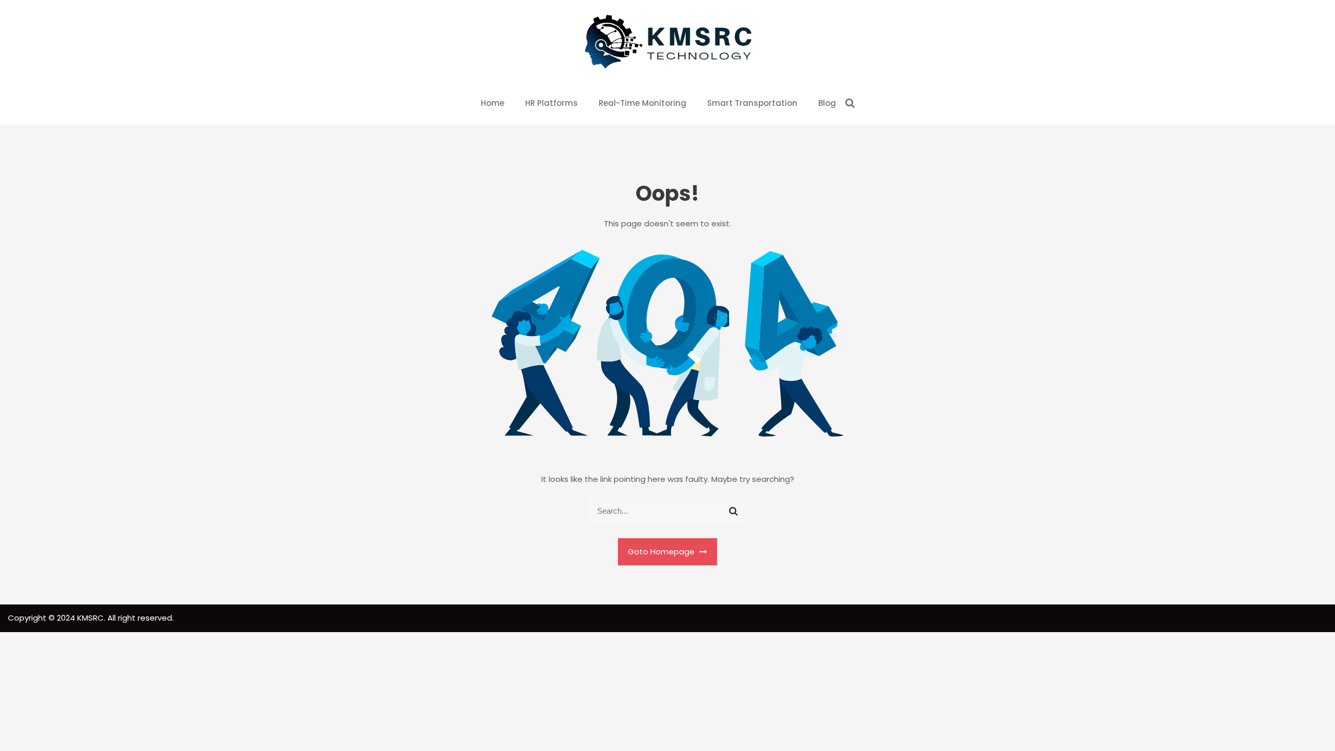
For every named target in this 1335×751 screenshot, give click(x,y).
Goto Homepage (662, 551)
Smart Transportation (752, 103)
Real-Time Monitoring (642, 103)
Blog (827, 103)
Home (492, 103)
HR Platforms (551, 103)
